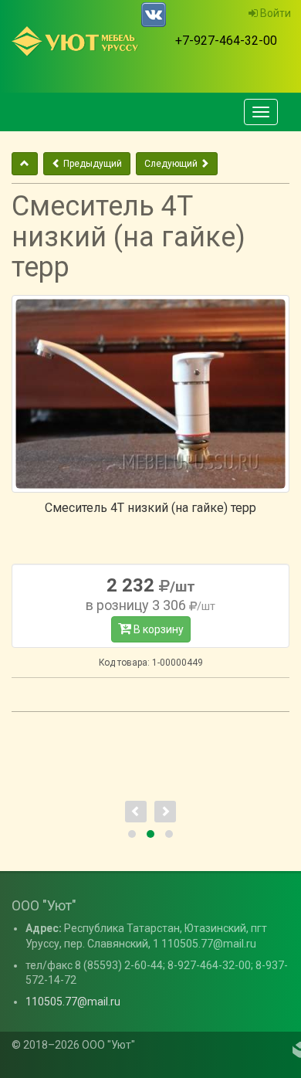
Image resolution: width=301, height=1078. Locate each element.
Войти (274, 13)
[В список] (25, 163)
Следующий (172, 163)
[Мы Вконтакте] (153, 14)
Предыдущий (91, 163)
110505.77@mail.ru (72, 1001)
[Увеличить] (150, 394)
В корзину (157, 629)
